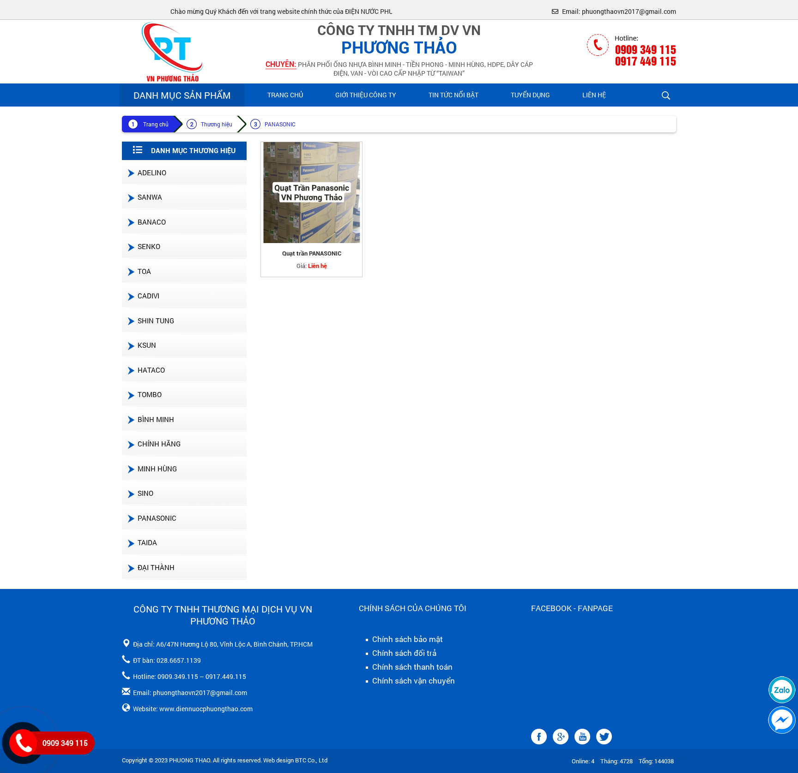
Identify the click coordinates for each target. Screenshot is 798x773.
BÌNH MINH (156, 419)
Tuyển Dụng (530, 94)
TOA (144, 271)
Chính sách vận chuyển (412, 681)
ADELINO (152, 172)
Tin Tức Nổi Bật (453, 94)
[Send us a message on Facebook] (782, 720)
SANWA (150, 197)
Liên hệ (594, 94)
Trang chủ (285, 94)
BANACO (152, 221)
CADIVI (148, 295)
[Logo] (170, 51)
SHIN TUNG (156, 320)
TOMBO (150, 394)
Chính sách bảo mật (406, 639)
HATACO (151, 370)
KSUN (147, 345)
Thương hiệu (216, 124)
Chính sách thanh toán (411, 667)
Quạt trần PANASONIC (311, 253)
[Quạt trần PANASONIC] (311, 192)
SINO (145, 493)
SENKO (149, 246)
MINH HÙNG (157, 468)
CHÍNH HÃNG (159, 443)
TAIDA (147, 542)
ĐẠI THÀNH (156, 567)
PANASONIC (280, 124)
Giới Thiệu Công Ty (365, 94)
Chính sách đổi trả (403, 653)
